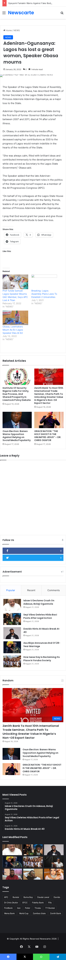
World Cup (23, 913)
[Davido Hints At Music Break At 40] (12, 633)
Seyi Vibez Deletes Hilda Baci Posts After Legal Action (40, 616)
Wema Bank (9, 913)
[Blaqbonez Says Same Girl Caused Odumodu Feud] (33, 874)
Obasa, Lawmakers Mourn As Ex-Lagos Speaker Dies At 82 (13, 329)
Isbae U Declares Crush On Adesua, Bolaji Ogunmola (38, 602)
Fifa (50, 902)
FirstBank (8, 908)
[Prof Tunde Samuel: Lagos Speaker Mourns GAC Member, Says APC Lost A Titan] (15, 282)
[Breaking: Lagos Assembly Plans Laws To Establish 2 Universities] (44, 282)
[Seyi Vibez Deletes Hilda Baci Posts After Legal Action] (12, 619)
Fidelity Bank (38, 902)
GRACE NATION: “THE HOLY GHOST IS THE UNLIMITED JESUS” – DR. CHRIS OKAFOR (47, 436)
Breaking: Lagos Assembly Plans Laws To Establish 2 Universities (44, 293)
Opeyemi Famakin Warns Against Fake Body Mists (33, 3)
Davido (57, 897)
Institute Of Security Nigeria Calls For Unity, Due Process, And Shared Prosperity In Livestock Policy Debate (17, 394)
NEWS (17, 30)
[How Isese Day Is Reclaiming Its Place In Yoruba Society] (12, 661)
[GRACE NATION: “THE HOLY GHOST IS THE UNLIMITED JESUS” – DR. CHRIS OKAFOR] (48, 420)
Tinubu (38, 908)
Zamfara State (39, 913)
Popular (10, 590)
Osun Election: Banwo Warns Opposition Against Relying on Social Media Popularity (17, 436)
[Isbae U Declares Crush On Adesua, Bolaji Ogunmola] (12, 605)
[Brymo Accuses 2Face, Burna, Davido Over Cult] (54, 861)
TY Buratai (50, 908)
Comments (53, 590)
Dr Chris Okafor (11, 902)
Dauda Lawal (43, 897)
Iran (19, 908)
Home (8, 30)
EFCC (25, 902)
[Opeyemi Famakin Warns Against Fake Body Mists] (12, 874)
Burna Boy (28, 897)
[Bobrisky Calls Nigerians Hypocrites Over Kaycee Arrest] (54, 874)
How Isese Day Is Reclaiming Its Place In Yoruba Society (41, 658)
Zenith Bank (55, 913)
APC (6, 897)
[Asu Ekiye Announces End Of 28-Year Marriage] (12, 647)
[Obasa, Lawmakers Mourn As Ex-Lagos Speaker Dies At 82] (15, 318)
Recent (31, 590)
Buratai (16, 897)
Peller (27, 908)
